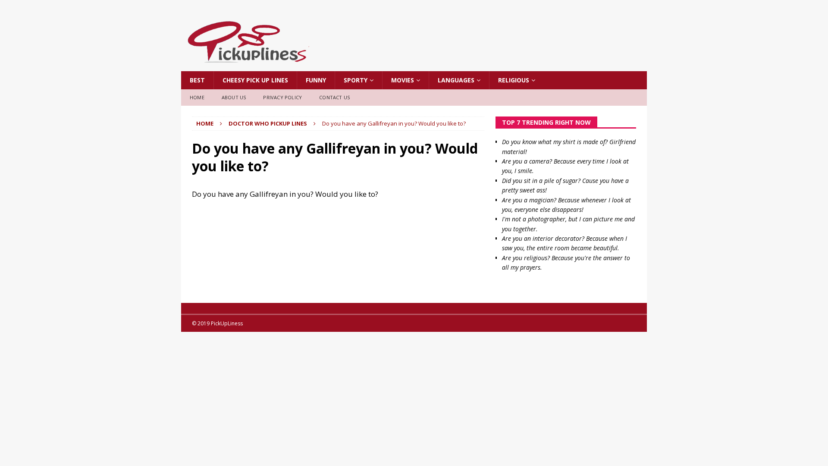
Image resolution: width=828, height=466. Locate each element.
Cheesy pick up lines (255, 80)
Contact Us (334, 97)
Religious (513, 80)
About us (234, 97)
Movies (402, 80)
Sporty (355, 80)
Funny (316, 80)
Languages (456, 80)
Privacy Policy (282, 97)
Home (197, 97)
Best (197, 80)
